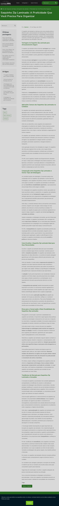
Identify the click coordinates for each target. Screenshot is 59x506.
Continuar (29, 502)
